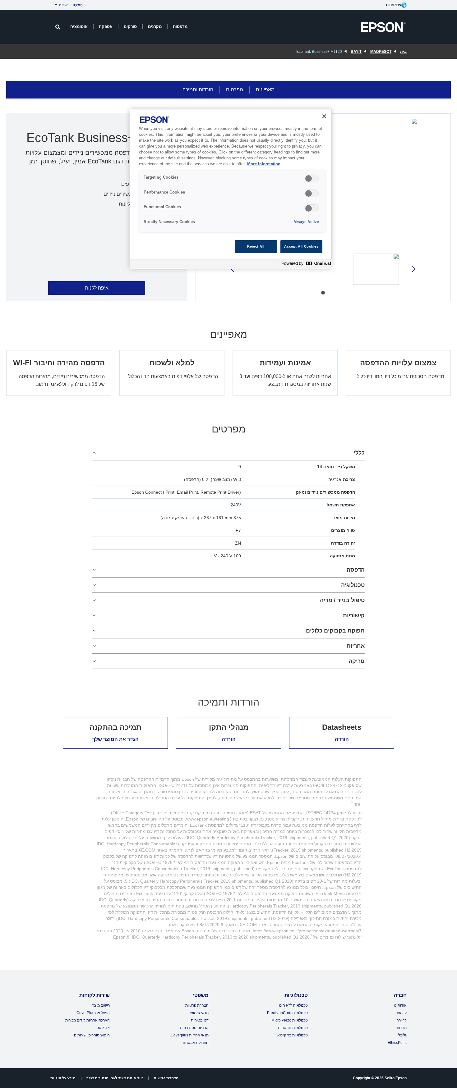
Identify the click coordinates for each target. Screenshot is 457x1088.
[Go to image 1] (323, 293)
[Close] (324, 116)
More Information (263, 164)
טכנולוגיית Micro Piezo (289, 1020)
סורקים (130, 26)
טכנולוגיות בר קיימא (292, 1035)
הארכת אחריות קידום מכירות (87, 1020)
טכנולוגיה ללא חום (293, 1005)
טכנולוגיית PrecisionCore (287, 1013)
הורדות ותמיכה (197, 89)
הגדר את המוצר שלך (115, 739)
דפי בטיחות (200, 1020)
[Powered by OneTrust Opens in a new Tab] (305, 265)
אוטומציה (79, 26)
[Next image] (233, 269)
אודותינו (400, 1005)
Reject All (256, 246)
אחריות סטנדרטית (194, 1028)
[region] (231, 189)
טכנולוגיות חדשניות (293, 1028)
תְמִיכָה (78, 5)
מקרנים (155, 26)
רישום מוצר (101, 1005)
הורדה (342, 739)
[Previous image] (413, 269)
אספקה (106, 26)
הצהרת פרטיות (197, 1005)
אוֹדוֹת (63, 5)
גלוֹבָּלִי (402, 1035)
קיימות (402, 1013)
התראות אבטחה (196, 1042)
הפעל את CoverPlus (93, 1013)
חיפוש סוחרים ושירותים (92, 1035)
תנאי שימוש (199, 1013)
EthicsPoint (397, 1042)
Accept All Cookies (301, 246)
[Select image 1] (376, 269)
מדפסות (180, 26)
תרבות (402, 1028)
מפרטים (234, 89)
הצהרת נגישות (166, 1078)
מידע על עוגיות (63, 1078)
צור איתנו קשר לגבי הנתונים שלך (114, 1078)
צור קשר (103, 1028)
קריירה (401, 1020)
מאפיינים (265, 89)
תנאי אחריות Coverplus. (189, 1035)
